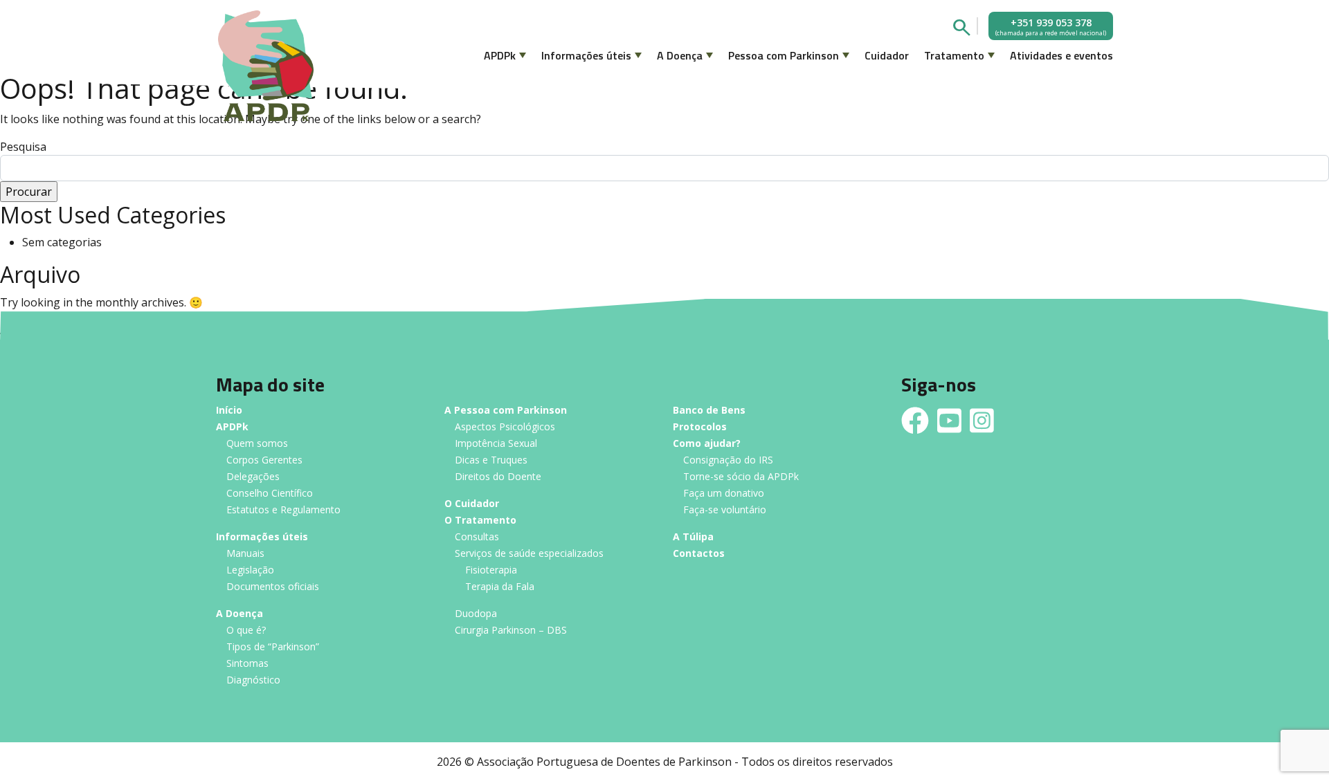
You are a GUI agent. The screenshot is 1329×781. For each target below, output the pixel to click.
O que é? (246, 630)
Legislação (250, 570)
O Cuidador (471, 504)
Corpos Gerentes (264, 460)
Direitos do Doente (498, 477)
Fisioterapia (491, 570)
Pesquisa (23, 146)
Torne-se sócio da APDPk (741, 477)
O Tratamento (480, 520)
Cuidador (887, 55)
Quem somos (257, 444)
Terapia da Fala (499, 587)
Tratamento (954, 55)
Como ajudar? (707, 444)
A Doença (680, 55)
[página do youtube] (949, 420)
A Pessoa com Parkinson (505, 410)
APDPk (500, 55)
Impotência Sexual (496, 444)
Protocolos (700, 427)
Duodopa (476, 614)
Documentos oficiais (272, 587)
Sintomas (247, 664)
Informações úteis (586, 55)
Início (229, 410)
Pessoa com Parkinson (783, 55)
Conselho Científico (269, 493)
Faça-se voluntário (724, 510)
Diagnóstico (253, 680)
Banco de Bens (709, 410)
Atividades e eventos (1061, 55)
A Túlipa (693, 537)
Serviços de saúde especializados (529, 554)
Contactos (699, 554)
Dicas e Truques (491, 460)
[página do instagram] (982, 420)
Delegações (253, 477)
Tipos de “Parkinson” (272, 647)
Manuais (245, 554)
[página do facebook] (915, 420)
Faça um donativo (723, 493)
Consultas (477, 537)
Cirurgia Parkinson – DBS (511, 630)
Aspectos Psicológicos (505, 427)
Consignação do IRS (728, 460)
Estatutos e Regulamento (283, 510)
